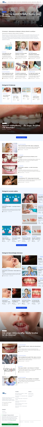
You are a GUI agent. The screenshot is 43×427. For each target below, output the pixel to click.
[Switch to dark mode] (40, 2)
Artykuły (17, 391)
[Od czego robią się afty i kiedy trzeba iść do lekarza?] (21, 327)
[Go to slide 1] (39, 25)
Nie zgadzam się (10, 422)
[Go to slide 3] (41, 25)
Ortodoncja (4, 123)
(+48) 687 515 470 (5, 403)
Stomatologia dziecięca (22, 144)
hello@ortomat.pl (5, 405)
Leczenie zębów (5, 236)
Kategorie (4, 409)
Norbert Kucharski (4, 336)
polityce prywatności (13, 420)
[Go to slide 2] (40, 25)
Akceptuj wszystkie (10, 424)
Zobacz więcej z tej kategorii (21, 137)
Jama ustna (4, 330)
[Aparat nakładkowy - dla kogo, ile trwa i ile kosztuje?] (21, 119)
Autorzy (29, 391)
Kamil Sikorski (4, 20)
